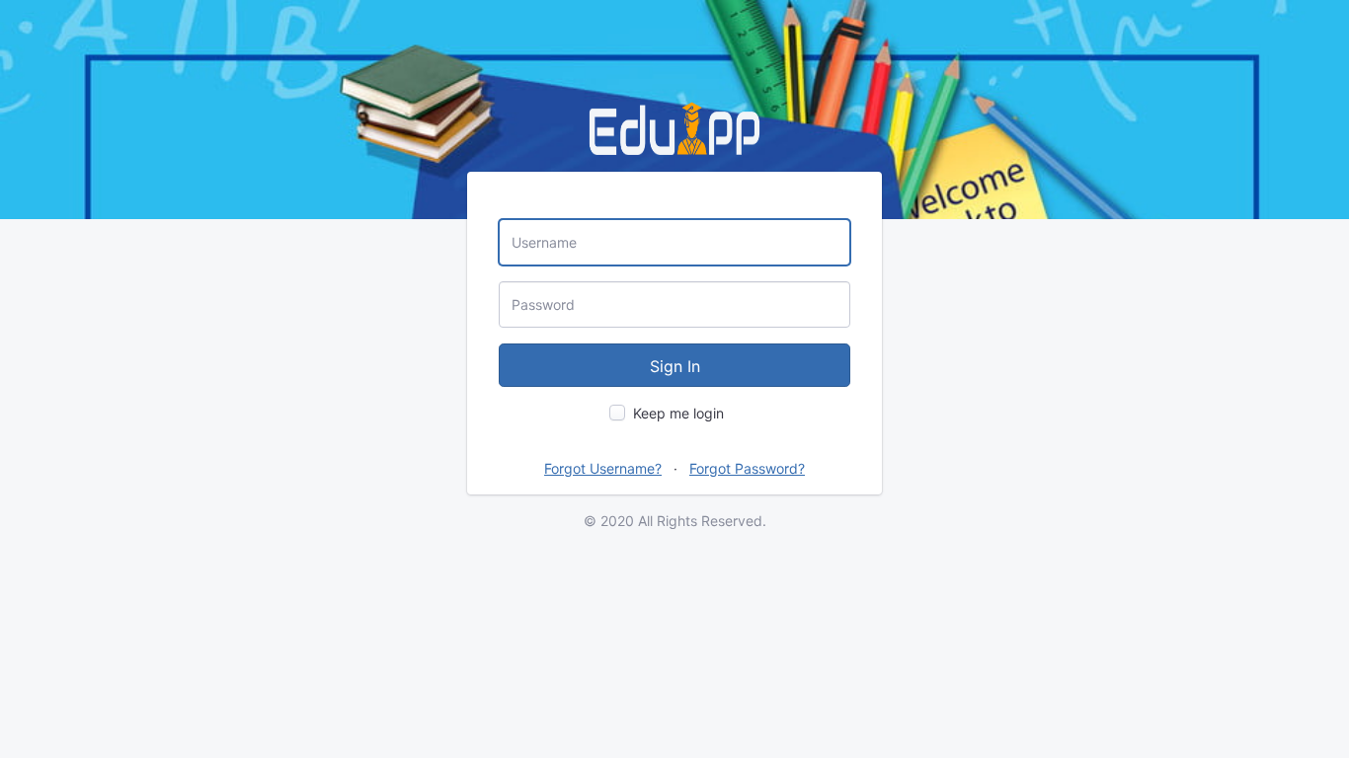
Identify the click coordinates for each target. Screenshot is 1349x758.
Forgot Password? (747, 468)
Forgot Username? (603, 468)
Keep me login (678, 413)
